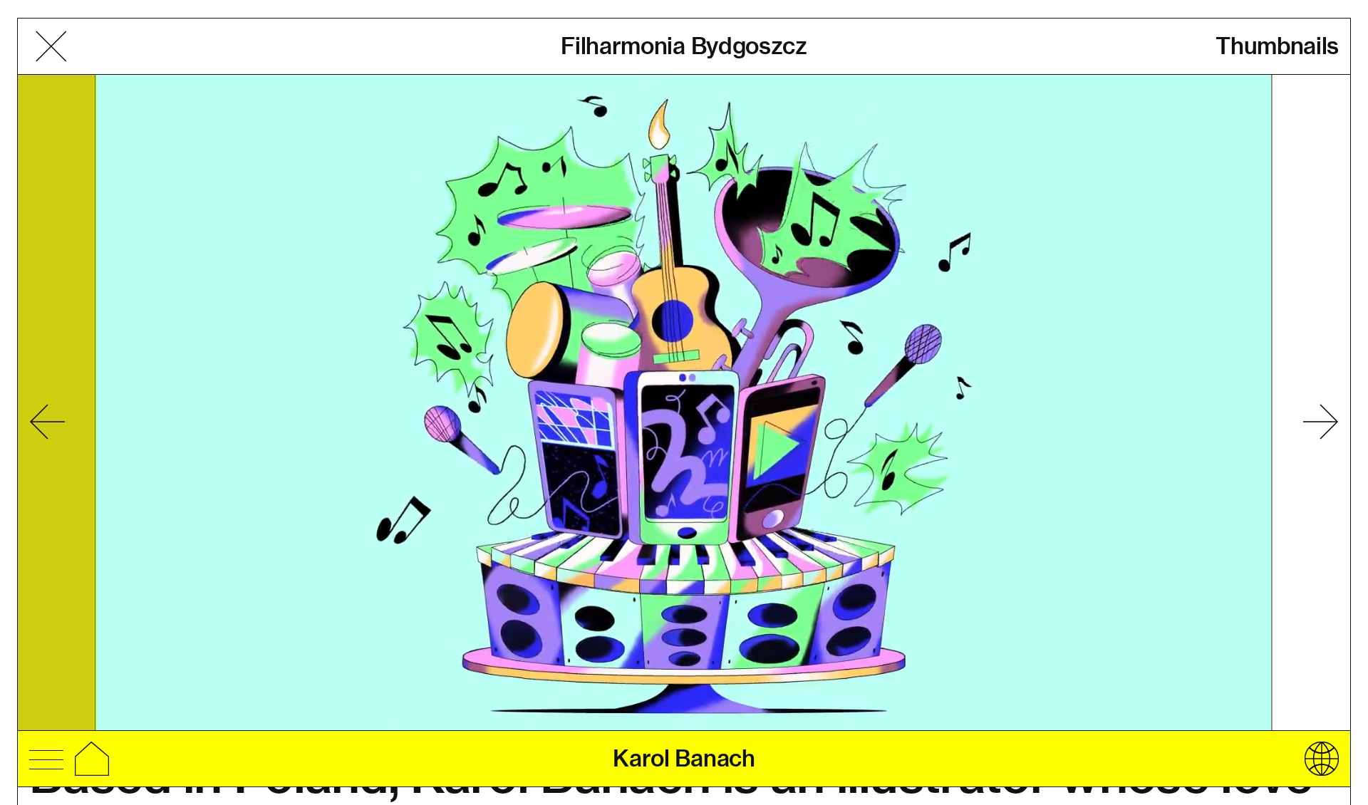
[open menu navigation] (46, 758)
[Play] (683, 404)
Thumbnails (1277, 45)
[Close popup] (51, 46)
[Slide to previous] (47, 422)
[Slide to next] (1321, 422)
